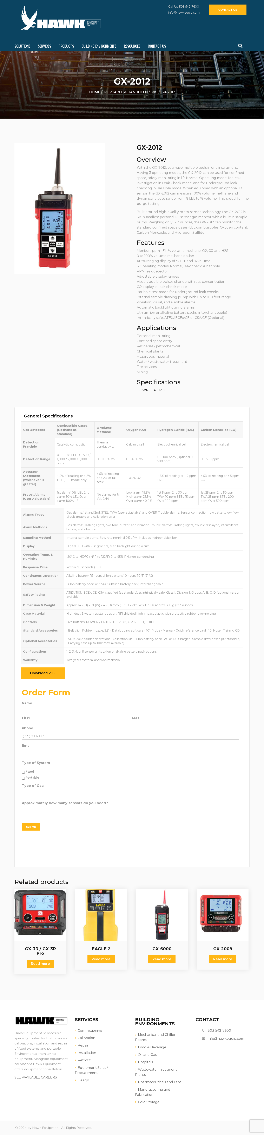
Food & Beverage (152, 1047)
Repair (83, 1045)
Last (135, 717)
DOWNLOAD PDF (151, 390)
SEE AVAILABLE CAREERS (35, 1077)
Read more (40, 964)
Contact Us (227, 9)
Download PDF (42, 673)
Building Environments (99, 46)
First (26, 717)
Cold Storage (148, 1102)
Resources (132, 46)
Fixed (30, 771)
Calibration (86, 1038)
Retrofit (84, 1060)
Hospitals (145, 1062)
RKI (155, 92)
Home (94, 92)
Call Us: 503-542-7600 (183, 6)
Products (66, 46)
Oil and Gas (147, 1055)
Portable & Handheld (126, 92)
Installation (87, 1053)
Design (83, 1080)
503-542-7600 (219, 1030)
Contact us (157, 46)
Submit (31, 826)
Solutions (22, 46)
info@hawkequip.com (184, 12)
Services (44, 46)
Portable (32, 777)
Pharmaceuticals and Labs (159, 1082)
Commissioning (90, 1030)
